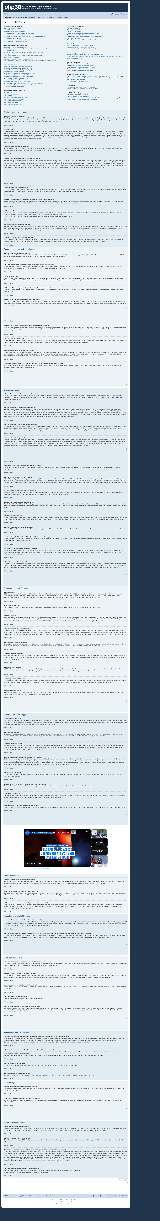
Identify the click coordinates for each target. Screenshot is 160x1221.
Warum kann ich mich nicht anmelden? (14, 34)
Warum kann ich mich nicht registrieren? (14, 31)
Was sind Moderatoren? (73, 29)
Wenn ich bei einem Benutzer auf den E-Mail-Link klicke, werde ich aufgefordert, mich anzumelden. (30, 60)
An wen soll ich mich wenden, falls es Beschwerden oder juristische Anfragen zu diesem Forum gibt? (93, 98)
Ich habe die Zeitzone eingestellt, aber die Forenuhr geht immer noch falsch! (24, 52)
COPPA (101, 160)
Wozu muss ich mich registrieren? (13, 28)
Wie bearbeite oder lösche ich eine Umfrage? (16, 75)
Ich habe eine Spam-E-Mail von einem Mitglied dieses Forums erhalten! (85, 49)
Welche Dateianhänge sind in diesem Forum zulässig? (81, 87)
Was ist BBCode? (8, 92)
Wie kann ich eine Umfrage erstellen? (14, 71)
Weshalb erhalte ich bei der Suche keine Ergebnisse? (81, 65)
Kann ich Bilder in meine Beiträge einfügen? (15, 97)
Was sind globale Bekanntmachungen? (14, 99)
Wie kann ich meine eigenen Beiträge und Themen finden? (82, 70)
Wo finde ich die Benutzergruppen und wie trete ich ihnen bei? (83, 33)
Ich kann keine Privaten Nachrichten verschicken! (80, 45)
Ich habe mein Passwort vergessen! (13, 38)
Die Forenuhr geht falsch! (11, 50)
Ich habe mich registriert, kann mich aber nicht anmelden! (19, 33)
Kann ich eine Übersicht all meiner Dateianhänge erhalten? (82, 88)
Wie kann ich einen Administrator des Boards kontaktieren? (82, 99)
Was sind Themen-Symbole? (11, 105)
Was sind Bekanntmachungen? (12, 100)
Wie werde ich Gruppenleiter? (75, 34)
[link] (27, 832)
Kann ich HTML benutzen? (11, 94)
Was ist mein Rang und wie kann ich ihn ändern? (17, 59)
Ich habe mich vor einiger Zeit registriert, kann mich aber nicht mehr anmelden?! (25, 36)
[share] (86, 831)
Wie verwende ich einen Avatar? (12, 57)
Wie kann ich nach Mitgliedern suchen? (77, 69)
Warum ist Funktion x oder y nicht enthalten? (78, 96)
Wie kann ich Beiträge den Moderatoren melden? (17, 81)
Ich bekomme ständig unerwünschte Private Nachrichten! (82, 47)
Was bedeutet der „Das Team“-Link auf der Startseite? (81, 39)
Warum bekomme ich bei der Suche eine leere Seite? (81, 67)
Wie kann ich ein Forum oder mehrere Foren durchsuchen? (82, 64)
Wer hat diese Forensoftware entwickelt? (77, 94)
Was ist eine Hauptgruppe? (74, 38)
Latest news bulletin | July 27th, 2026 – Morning (53, 832)
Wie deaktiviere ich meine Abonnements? (77, 81)
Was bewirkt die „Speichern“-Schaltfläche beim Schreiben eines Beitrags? (23, 83)
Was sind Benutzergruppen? (74, 31)
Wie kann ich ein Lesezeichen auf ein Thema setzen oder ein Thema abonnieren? (88, 78)
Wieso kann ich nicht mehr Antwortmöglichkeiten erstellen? (19, 73)
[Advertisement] (65, 378)
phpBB (60, 1199)
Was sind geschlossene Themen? (13, 104)
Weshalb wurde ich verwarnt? (12, 80)
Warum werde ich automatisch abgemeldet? (15, 39)
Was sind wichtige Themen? (11, 102)
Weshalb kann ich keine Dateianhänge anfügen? (16, 78)
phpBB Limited (110, 303)
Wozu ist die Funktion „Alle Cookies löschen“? (16, 41)
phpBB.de (123, 303)
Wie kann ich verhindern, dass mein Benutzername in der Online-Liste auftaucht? (25, 49)
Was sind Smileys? (9, 95)
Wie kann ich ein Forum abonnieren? (76, 79)
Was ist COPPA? (8, 29)
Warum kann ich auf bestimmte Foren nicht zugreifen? (18, 76)
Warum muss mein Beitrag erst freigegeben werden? (18, 85)
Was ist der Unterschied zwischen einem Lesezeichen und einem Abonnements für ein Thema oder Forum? (95, 76)
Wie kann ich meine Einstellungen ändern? (15, 47)
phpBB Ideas (88, 1140)
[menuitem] (6, 14)
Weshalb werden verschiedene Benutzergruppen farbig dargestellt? (84, 36)
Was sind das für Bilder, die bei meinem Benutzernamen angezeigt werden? (24, 55)
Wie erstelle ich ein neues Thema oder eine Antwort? (18, 66)
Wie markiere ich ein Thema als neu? (14, 86)
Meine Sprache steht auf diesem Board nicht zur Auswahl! (19, 54)
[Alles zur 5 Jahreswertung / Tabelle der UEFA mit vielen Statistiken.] (13, 7)
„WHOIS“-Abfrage (12, 1153)
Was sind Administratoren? (74, 28)
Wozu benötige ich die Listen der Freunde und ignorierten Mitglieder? (85, 54)
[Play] (99, 851)
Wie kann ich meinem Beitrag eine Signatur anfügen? (18, 70)
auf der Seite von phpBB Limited (59, 1130)
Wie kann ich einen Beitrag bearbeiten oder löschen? (18, 68)
